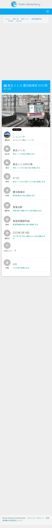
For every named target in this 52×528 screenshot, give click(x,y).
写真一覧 (16, 19)
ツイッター (30, 140)
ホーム (7, 19)
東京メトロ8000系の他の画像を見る (26, 168)
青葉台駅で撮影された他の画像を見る (27, 211)
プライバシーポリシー (35, 518)
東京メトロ (25, 19)
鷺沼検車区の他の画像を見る (24, 196)
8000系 (10, 21)
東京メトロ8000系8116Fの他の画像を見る (29, 182)
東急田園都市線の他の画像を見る (25, 224)
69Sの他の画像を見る (21, 268)
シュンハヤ (19, 136)
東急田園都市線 (37, 19)
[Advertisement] (26, 52)
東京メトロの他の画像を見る (24, 154)
